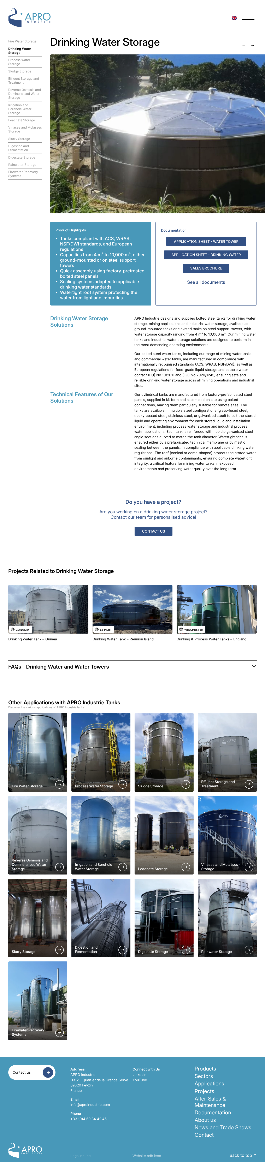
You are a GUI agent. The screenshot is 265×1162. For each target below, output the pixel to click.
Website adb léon (146, 1156)
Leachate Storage (21, 120)
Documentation (213, 1112)
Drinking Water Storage (19, 51)
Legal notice (80, 1156)
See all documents (206, 282)
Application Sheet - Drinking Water (206, 255)
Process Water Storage (19, 62)
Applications (209, 1083)
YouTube (139, 1080)
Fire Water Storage (22, 41)
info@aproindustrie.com (90, 1104)
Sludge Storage (19, 71)
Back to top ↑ (243, 1155)
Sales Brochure (206, 268)
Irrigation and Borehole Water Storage (19, 109)
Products (205, 1068)
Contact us (153, 531)
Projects (204, 1091)
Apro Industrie (29, 17)
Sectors (204, 1076)
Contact (204, 1135)
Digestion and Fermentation (18, 148)
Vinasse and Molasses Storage (25, 129)
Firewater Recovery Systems (23, 174)
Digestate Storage (21, 157)
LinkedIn (139, 1074)
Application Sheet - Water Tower (206, 241)
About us (205, 1120)
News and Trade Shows (223, 1127)
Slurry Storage (19, 139)
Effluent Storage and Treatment (23, 80)
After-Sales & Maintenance (210, 1101)
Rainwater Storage (22, 165)
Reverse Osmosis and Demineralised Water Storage (24, 94)
